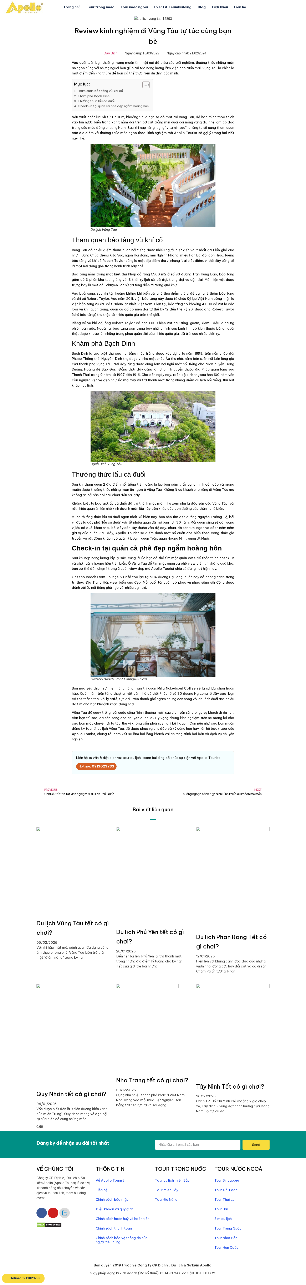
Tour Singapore (226, 1180)
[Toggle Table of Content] (144, 84)
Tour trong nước (100, 7)
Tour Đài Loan (225, 1190)
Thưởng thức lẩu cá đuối (96, 101)
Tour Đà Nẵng (166, 1199)
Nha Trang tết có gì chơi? (152, 1080)
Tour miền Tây (166, 1190)
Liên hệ (240, 7)
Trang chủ (72, 7)
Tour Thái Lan (225, 1199)
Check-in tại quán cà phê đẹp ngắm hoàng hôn (113, 106)
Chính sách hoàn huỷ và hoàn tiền (122, 1219)
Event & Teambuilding (173, 7)
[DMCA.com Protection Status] (49, 1226)
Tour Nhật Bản (225, 1238)
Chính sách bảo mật (112, 1199)
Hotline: (96, 766)
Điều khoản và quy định (114, 1209)
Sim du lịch (223, 1219)
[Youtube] (53, 1213)
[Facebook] (41, 1213)
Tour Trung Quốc (227, 1228)
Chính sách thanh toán (114, 1228)
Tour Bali (221, 1209)
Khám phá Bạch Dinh (93, 96)
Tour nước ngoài (134, 7)
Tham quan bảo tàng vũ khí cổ (100, 91)
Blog (202, 7)
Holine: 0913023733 (25, 1278)
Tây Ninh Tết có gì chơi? (230, 1086)
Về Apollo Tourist (110, 1180)
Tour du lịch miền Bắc (172, 1180)
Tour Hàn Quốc (226, 1247)
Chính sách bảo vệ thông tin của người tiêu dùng (122, 1240)
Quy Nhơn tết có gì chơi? (71, 1094)
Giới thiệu (220, 7)
